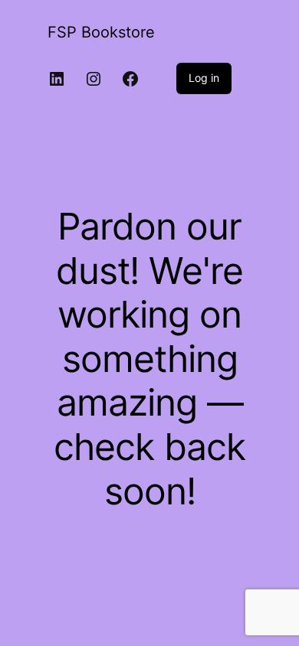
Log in (204, 77)
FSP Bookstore (101, 32)
